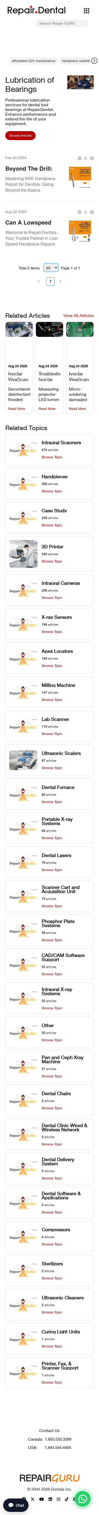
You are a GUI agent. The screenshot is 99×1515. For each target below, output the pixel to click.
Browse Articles (20, 135)
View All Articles (78, 315)
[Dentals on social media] (33, 1499)
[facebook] (92, 158)
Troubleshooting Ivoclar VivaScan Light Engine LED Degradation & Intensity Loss (49, 376)
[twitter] (85, 158)
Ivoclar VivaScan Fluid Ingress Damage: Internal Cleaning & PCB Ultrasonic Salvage (19, 376)
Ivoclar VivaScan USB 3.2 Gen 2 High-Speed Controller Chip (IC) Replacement (80, 376)
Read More (16, 409)
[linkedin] (79, 158)
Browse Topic (52, 457)
